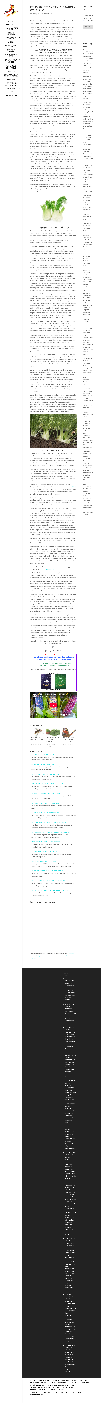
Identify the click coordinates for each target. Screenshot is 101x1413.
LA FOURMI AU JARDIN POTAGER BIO (45, 813)
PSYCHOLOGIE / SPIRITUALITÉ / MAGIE (11, 61)
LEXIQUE (11, 92)
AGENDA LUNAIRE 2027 (11, 28)
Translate (90, 20)
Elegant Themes (40, 1400)
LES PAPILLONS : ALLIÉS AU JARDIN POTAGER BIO (69, 739)
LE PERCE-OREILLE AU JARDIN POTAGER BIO (48, 881)
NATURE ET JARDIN (11, 50)
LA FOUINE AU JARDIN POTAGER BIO (45, 803)
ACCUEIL (11, 21)
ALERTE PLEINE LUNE (11, 46)
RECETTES (11, 88)
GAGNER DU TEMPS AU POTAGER (44, 764)
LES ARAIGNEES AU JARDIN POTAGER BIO (47, 784)
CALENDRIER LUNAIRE (11, 38)
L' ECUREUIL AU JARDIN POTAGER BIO (45, 842)
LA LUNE (11, 42)
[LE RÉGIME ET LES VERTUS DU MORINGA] (53, 732)
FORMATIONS (11, 71)
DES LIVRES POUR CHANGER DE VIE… (11, 75)
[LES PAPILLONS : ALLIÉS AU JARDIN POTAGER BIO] (69, 732)
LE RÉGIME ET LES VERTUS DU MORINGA (53, 739)
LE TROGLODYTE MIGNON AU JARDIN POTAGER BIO (51, 832)
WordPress (55, 1400)
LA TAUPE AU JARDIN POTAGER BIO (44, 851)
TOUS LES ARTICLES (11, 33)
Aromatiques (34, 14)
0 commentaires (46, 14)
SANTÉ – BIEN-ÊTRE (11, 55)
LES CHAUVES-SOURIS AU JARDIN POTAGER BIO (49, 822)
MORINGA (11, 79)
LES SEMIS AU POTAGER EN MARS (44, 861)
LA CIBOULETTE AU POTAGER (42, 755)
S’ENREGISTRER (11, 25)
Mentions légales (11, 95)
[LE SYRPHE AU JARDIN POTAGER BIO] (37, 732)
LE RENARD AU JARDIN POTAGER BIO (45, 793)
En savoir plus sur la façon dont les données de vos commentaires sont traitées (52, 956)
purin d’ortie (50, 569)
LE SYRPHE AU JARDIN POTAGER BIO (36, 739)
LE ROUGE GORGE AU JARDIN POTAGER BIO (47, 871)
